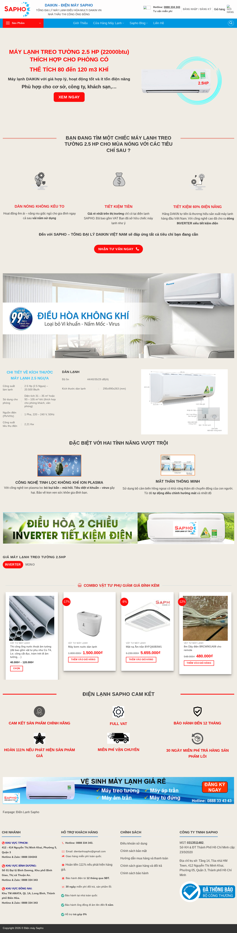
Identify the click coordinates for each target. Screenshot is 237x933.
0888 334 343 (172, 7)
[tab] (13, 564)
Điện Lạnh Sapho (27, 812)
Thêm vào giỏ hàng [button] (83, 659)
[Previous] (5, 635)
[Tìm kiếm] (231, 23)
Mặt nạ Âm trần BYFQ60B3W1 (144, 646)
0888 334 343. (84, 843)
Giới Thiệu (80, 23)
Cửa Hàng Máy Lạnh (107, 23)
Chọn (16, 668)
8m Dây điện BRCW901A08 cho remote (202, 648)
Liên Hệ (158, 23)
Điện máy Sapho (34, 928)
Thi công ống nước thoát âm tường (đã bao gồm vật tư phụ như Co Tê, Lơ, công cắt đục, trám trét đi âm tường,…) (31, 651)
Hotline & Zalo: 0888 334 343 (20, 880)
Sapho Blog (137, 23)
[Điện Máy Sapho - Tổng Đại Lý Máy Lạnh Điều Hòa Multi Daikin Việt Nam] (17, 9)
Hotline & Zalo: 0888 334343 (19, 857)
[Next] (232, 635)
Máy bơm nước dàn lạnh (82, 646)
